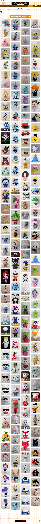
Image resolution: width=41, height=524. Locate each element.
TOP (39, 523)
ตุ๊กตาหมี (26, 5)
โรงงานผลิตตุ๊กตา (35, 5)
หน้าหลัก (1, 5)
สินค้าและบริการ (6, 5)
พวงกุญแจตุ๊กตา (22, 5)
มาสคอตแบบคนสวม (16, 5)
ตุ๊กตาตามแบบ (30, 5)
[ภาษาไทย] (40, 1)
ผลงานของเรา (2, 7)
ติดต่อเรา (6, 7)
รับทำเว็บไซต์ (4, 523)
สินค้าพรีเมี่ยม (11, 5)
